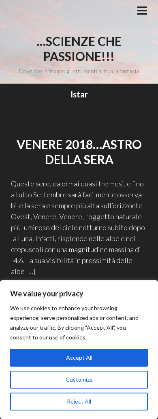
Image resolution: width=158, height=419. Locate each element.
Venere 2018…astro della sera (79, 152)
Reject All (79, 401)
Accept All (79, 357)
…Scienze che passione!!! (79, 49)
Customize (79, 379)
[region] (79, 349)
